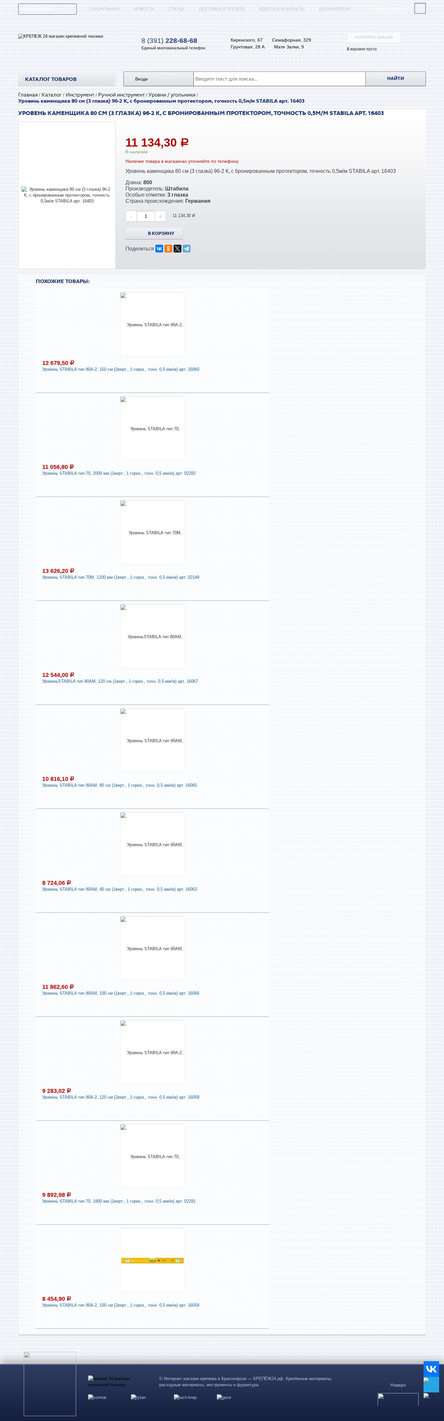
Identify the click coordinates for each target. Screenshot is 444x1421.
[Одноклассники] (168, 248)
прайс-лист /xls (392, 9)
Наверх (398, 1385)
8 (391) (169, 40)
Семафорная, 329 (291, 40)
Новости (144, 9)
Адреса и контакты (282, 9)
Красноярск (36, 9)
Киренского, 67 (247, 40)
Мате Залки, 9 (289, 46)
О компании (104, 9)
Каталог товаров (51, 79)
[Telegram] (186, 248)
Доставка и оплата (221, 9)
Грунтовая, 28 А (248, 46)
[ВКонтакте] (159, 248)
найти (395, 79)
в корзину (161, 234)
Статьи (177, 9)
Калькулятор (334, 9)
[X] (177, 248)
